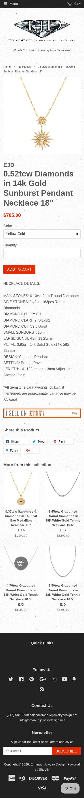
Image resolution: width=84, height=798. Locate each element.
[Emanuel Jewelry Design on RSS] (42, 689)
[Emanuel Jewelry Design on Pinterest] (31, 680)
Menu (13, 4)
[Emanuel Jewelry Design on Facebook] (21, 680)
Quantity (10, 245)
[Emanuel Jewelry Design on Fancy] (74, 680)
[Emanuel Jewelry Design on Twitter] (10, 680)
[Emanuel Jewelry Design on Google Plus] (42, 680)
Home (7, 66)
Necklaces (24, 66)
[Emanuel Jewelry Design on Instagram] (54, 680)
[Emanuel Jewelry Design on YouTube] (64, 680)
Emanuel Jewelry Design (48, 764)
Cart (77, 3)
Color (7, 226)
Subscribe (66, 751)
